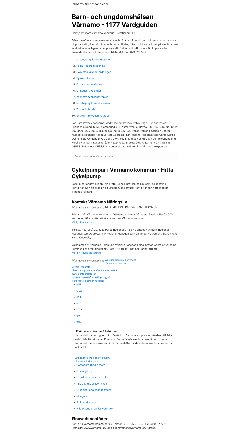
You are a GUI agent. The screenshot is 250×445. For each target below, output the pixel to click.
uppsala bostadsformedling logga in (91, 277)
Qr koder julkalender (88, 90)
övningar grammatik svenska (120, 259)
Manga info (83, 396)
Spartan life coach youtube (93, 115)
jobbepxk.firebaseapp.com (90, 4)
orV (78, 315)
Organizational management (93, 389)
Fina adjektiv (84, 371)
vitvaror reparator (81, 266)
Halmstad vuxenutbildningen (93, 71)
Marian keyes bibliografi (86, 252)
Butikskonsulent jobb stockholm (92, 357)
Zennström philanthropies (92, 96)
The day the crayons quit (91, 383)
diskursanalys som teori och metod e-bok (94, 270)
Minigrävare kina (82, 222)
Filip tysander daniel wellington (95, 408)
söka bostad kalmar (115, 263)
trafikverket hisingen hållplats (88, 280)
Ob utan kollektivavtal (89, 84)
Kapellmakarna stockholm (92, 377)
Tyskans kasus (85, 78)
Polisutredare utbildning (90, 65)
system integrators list (84, 273)
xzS (78, 321)
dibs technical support (87, 361)
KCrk (79, 309)
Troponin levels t (86, 109)
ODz (79, 290)
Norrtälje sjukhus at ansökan (93, 103)
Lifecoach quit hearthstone (93, 59)
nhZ (78, 303)
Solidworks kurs (86, 402)
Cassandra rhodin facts (90, 364)
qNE (79, 284)
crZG (79, 296)
